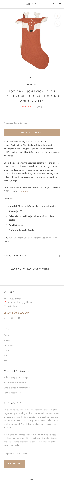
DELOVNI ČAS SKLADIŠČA (16, 312)
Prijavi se (14, 463)
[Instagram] (12, 318)
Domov (7, 335)
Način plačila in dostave (15, 382)
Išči (5, 360)
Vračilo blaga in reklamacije (17, 387)
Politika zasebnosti (12, 392)
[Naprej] (39, 77)
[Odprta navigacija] (4, 4)
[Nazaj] (24, 77)
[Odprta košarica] (60, 4)
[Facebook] (5, 318)
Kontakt (7, 340)
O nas (6, 350)
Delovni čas (9, 345)
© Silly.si (32, 479)
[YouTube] (19, 318)
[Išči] (54, 4)
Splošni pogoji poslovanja (16, 377)
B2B (5, 355)
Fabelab (32, 84)
